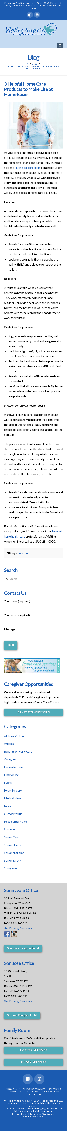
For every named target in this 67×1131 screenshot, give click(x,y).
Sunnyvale (10, 868)
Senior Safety (12, 860)
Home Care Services (33, 1089)
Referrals (55, 1089)
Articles (9, 743)
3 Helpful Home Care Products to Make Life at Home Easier (33, 67)
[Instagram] (37, 15)
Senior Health (12, 845)
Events (8, 782)
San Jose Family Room (33, 1061)
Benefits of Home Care (18, 751)
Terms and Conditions (42, 1114)
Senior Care (11, 837)
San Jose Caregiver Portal (22, 1015)
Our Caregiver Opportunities (33, 711)
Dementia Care (13, 767)
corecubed (37, 1116)
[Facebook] (30, 15)
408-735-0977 (33, 5)
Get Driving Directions (18, 928)
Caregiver (10, 759)
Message (9, 629)
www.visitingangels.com (41, 1108)
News (7, 806)
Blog (35, 64)
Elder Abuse (11, 774)
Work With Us (50, 1091)
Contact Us (35, 1094)
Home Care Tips (19, 1091)
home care (24, 553)
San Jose (9, 829)
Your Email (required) (17, 615)
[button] (60, 45)
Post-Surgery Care (16, 821)
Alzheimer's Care (14, 736)
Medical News (12, 798)
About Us (12, 1089)
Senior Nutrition (14, 852)
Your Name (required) (17, 601)
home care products (28, 167)
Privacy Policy (20, 1114)
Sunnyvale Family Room (33, 1049)
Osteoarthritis (13, 813)
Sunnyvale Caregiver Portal (23, 948)
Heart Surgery (13, 790)
